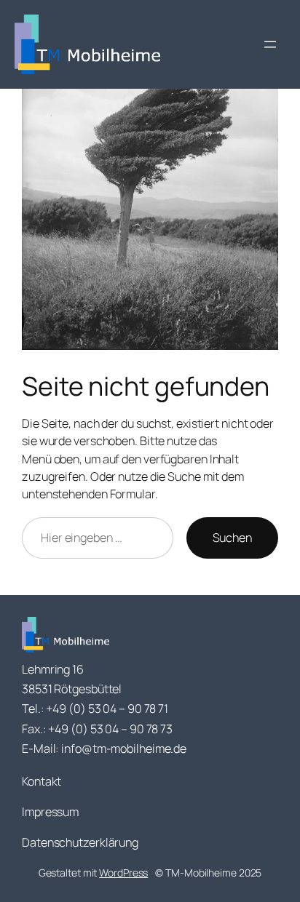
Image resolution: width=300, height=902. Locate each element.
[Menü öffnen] (270, 44)
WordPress (123, 872)
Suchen (232, 538)
